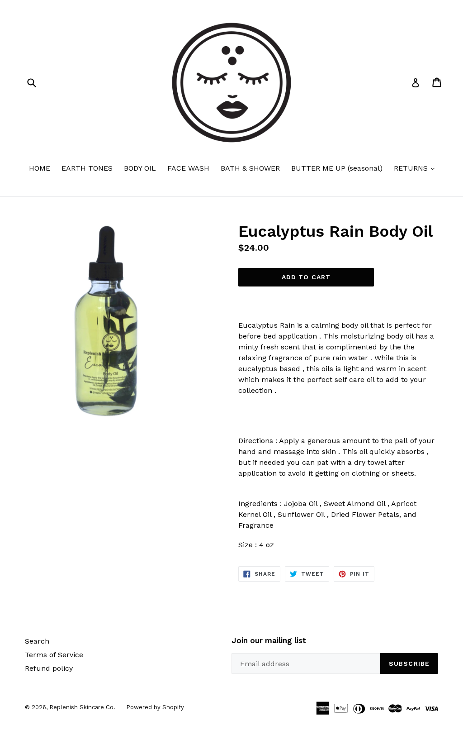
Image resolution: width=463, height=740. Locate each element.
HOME (39, 168)
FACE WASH (188, 168)
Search (37, 641)
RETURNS (416, 167)
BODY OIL (140, 168)
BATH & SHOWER (250, 168)
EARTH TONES (87, 168)
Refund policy (49, 668)
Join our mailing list (269, 640)
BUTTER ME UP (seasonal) (337, 168)
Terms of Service (54, 654)
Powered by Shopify (155, 707)
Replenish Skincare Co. (83, 707)
